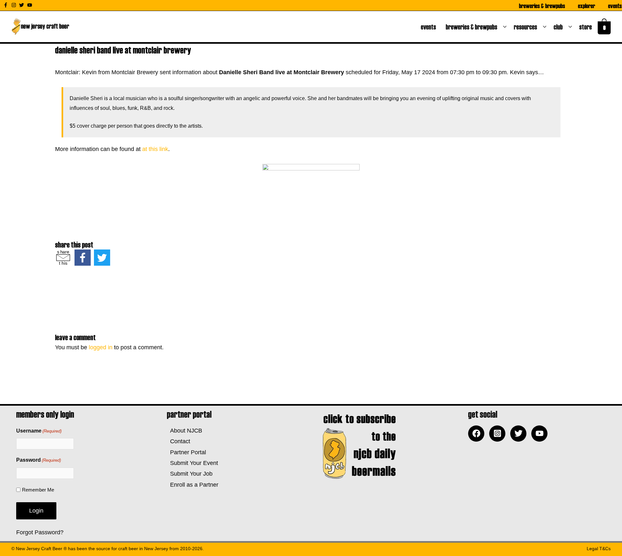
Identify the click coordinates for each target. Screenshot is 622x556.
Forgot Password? (39, 532)
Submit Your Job (190, 473)
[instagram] (14, 5)
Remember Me (38, 489)
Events (615, 5)
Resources (527, 26)
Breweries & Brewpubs (542, 5)
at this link (155, 149)
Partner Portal (186, 452)
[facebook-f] (6, 5)
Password (38, 460)
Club (559, 26)
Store (586, 26)
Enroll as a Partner (192, 484)
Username (39, 431)
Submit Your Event (192, 463)
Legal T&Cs (599, 548)
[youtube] (30, 5)
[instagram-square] (499, 433)
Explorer (586, 5)
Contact (178, 441)
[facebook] (478, 433)
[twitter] (22, 5)
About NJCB (184, 430)
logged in (100, 347)
